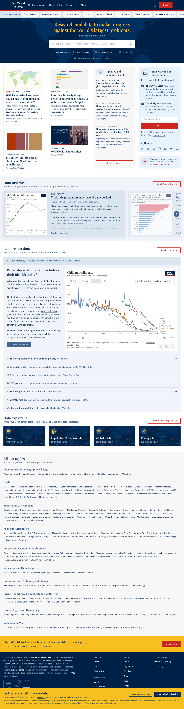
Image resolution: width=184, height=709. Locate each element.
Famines (112, 537)
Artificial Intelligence (165, 14)
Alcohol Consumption (86, 490)
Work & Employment (65, 556)
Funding (127, 671)
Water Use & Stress (41, 517)
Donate (165, 5)
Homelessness (9, 598)
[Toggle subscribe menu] (155, 5)
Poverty (88, 14)
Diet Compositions (127, 537)
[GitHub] (177, 149)
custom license (17, 670)
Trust (39, 602)
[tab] (73, 281)
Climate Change (10, 510)
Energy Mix (155, 510)
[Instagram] (148, 149)
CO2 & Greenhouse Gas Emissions (35, 510)
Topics (96, 662)
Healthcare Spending (48, 497)
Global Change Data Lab (44, 658)
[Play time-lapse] (69, 337)
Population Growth (50, 14)
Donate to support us (159, 164)
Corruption (150, 553)
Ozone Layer (114, 510)
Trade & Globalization (126, 556)
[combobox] (92, 44)
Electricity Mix (37, 520)
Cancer (148, 487)
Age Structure (29, 474)
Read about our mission (91, 36)
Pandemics (139, 490)
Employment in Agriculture (29, 537)
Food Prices (91, 537)
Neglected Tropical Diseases (58, 494)
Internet (81, 573)
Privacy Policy (84, 703)
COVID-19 (152, 490)
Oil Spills (109, 517)
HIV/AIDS (173, 490)
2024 (171, 337)
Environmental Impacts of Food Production (133, 514)
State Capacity (125, 553)
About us (128, 662)
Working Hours (107, 556)
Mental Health (102, 487)
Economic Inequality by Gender (79, 553)
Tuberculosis (30, 494)
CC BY (95, 348)
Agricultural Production (13, 533)
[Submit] (130, 44)
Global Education (142, 14)
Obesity (118, 490)
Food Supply (77, 537)
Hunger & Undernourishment (56, 537)
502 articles (127, 52)
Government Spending (106, 553)
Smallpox (130, 494)
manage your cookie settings (104, 703)
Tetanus (100, 494)
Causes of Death (25, 487)
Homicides (41, 628)
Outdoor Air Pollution (28, 490)
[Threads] (154, 149)
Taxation (138, 553)
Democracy (24, 615)
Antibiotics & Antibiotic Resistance (20, 497)
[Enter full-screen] (172, 346)
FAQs (72, 673)
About (83, 5)
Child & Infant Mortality (94, 474)
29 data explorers (105, 52)
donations (41, 697)
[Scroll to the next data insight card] (176, 214)
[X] (142, 149)
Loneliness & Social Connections (19, 602)
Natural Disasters (90, 514)
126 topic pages (82, 52)
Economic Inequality (41, 553)
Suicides (114, 487)
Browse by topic (38, 5)
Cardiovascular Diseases (131, 487)
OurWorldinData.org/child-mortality (79, 348)
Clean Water (10, 520)
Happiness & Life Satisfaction (57, 602)
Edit (150, 281)
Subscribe (159, 126)
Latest (59, 5)
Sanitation (23, 520)
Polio (40, 494)
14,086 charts (60, 52)
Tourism (153, 556)
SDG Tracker (99, 687)
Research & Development (63, 573)
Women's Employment (87, 556)
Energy (126, 510)
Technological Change (12, 586)
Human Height (170, 537)
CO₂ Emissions (30, 14)
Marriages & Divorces (160, 598)
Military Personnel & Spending (39, 556)
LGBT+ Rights (71, 615)
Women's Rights (55, 615)
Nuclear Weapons (26, 628)
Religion (76, 602)
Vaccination (166, 494)
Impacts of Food (104, 14)
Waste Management (140, 517)
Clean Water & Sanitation (163, 517)
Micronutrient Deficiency (149, 537)
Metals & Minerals (72, 514)
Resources (70, 5)
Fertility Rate (75, 474)
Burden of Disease (68, 487)
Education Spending (14, 556)
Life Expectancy (72, 14)
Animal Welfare (12, 517)
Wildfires (81, 517)
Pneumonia (89, 494)
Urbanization (113, 474)
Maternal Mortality (162, 487)
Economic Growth (21, 553)
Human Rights (9, 615)
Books (90, 573)
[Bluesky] (171, 149)
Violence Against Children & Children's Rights (156, 615)
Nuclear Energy (12, 514)
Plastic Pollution (95, 517)
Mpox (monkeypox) (114, 494)
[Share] (166, 346)
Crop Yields (76, 533)
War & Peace (123, 14)
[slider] (83, 338)
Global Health (9, 487)
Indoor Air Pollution (50, 490)
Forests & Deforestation (63, 517)
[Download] (161, 346)
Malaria (163, 490)
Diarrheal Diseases (13, 494)
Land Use (26, 517)
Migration (126, 474)
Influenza (77, 494)
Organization (129, 667)
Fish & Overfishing (163, 514)
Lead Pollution (68, 490)
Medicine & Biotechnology (133, 586)
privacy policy (159, 135)
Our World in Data (18, 5)
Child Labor (128, 615)
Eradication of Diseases (147, 494)
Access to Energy (139, 510)
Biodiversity (106, 514)
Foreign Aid (58, 553)
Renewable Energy (53, 514)
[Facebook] (160, 149)
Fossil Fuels (168, 510)
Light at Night (114, 598)
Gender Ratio (44, 474)
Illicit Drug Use (105, 490)
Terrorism (53, 628)
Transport (115, 586)
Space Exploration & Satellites (94, 586)
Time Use (127, 598)
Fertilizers (168, 533)
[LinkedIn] (165, 149)
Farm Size (146, 533)
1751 (76, 337)
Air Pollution (10, 490)
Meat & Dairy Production (38, 533)
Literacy (25, 573)
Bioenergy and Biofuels (32, 514)
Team (126, 676)
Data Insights (99, 671)
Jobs (126, 681)
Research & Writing (162, 662)
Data (51, 5)
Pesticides (9, 537)
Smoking (128, 490)
